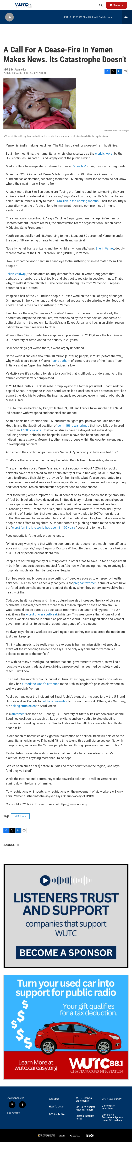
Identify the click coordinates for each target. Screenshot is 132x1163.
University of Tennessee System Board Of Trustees (112, 1117)
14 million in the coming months (77, 201)
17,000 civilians (30, 430)
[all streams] (127, 17)
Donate (118, 5)
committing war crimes (73, 425)
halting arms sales (23, 706)
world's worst (104, 153)
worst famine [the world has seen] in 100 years (44, 527)
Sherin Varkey (105, 248)
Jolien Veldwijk (16, 274)
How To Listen (56, 1106)
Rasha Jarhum (60, 361)
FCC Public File (57, 1114)
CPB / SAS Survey (112, 1099)
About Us (54, 1099)
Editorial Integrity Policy (85, 1117)
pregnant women (85, 583)
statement (18, 714)
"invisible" (79, 166)
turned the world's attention (40, 684)
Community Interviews (108, 1107)
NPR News (20, 816)
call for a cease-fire (54, 701)
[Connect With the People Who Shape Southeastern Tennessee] (66, 916)
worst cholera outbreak (42, 614)
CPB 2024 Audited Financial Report (85, 1108)
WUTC (17, 1113)
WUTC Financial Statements (84, 1099)
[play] (9, 17)
